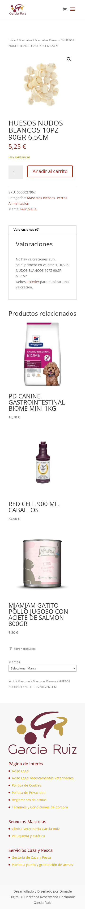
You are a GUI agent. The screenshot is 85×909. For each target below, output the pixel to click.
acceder (33, 281)
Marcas (14, 662)
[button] (69, 59)
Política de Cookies (26, 785)
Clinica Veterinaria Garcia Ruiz (36, 828)
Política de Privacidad (29, 792)
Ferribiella (28, 209)
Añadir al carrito (50, 171)
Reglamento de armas (29, 800)
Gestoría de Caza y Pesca (31, 857)
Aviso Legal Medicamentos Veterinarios (43, 778)
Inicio (12, 40)
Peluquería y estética (28, 836)
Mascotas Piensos (47, 40)
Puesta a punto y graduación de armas (42, 864)
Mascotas (25, 40)
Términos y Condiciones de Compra (40, 807)
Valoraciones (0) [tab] (26, 229)
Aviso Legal (20, 771)
